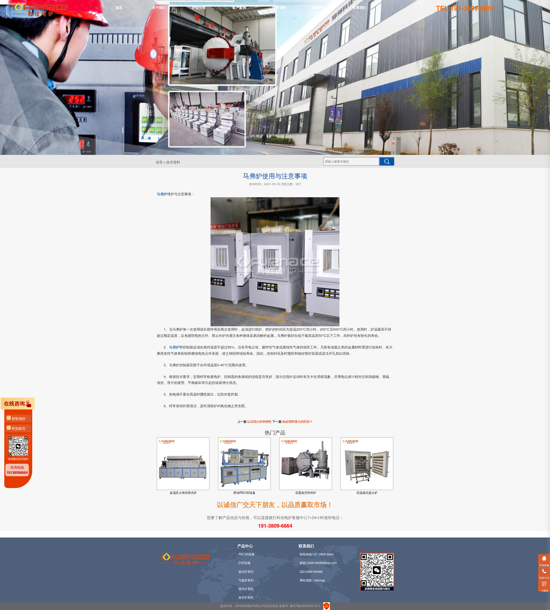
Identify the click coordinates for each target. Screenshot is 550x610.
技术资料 (279, 7)
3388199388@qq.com (322, 563)
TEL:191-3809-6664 (465, 7)
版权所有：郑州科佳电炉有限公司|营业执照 (249, 606)
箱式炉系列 (246, 571)
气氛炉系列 (246, 580)
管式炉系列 (246, 589)
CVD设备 (244, 563)
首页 (118, 7)
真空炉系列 (246, 597)
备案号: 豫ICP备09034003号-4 (299, 606)
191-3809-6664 (275, 525)
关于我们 (159, 7)
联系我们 (359, 7)
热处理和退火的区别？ (298, 421)
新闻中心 (319, 7)
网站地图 (306, 580)
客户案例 (239, 7)
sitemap (319, 580)
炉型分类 (199, 7)
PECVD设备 (246, 554)
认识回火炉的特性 (260, 421)
